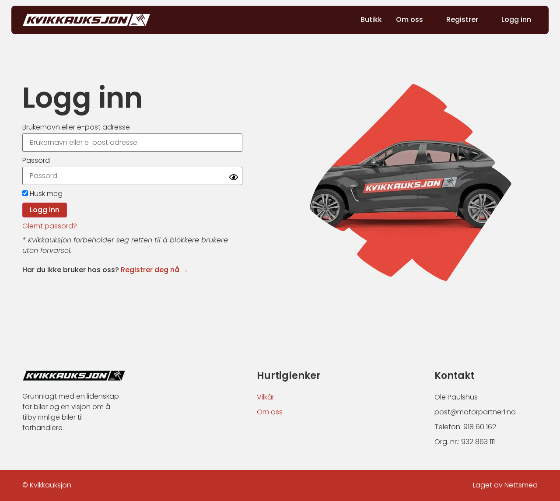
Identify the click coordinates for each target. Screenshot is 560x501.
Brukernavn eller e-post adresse (76, 127)
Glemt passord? (49, 226)
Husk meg (45, 194)
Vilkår (265, 397)
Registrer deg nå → (154, 270)
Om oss (270, 412)
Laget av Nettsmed (505, 485)
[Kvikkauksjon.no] (86, 20)
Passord (36, 160)
